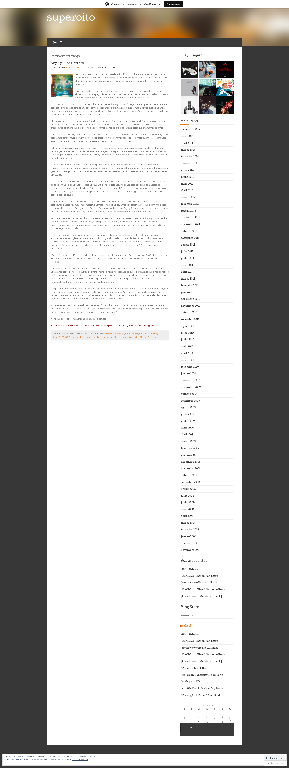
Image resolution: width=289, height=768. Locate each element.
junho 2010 (187, 340)
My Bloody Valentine (103, 337)
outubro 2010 (189, 313)
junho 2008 (188, 503)
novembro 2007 (191, 550)
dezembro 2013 (190, 163)
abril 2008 (187, 516)
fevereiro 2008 (190, 530)
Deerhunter (152, 334)
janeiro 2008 (188, 537)
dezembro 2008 (191, 462)
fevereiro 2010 (190, 367)
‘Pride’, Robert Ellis (193, 668)
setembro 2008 (190, 482)
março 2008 (188, 523)
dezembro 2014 (190, 130)
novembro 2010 (190, 306)
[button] (189, 70)
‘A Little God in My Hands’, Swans (202, 689)
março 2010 (188, 360)
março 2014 (188, 150)
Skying (143, 337)
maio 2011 (187, 265)
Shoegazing (133, 337)
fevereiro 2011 (189, 286)
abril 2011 (187, 272)
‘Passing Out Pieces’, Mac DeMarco (203, 695)
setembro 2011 (190, 238)
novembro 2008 (191, 469)
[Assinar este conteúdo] (181, 626)
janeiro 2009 (188, 455)
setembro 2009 (190, 401)
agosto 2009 (188, 408)
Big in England (131, 334)
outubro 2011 (189, 231)
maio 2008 (187, 509)
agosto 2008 (188, 489)
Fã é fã (65, 337)
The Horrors (153, 337)
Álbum (84, 334)
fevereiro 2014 (190, 157)
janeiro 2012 (188, 211)
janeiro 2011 (188, 292)
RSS (187, 626)
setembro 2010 (190, 320)
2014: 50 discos (190, 569)
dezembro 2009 (191, 380)
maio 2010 (187, 347)
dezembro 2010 (190, 299)
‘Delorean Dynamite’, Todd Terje (202, 675)
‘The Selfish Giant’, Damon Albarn (203, 590)
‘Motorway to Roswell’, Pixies (199, 583)
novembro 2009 (191, 387)
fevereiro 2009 (190, 448)
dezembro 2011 (190, 218)
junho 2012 (187, 177)
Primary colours (120, 337)
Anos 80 (120, 334)
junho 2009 (188, 421)
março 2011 (188, 279)
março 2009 (188, 442)
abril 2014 (187, 143)
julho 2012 (187, 170)
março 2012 (188, 197)
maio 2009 (187, 428)
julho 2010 (187, 333)
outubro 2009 (189, 394)
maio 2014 (187, 136)
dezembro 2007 (191, 543)
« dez (188, 727)
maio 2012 (187, 184)
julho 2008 (187, 496)
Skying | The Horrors (67, 63)
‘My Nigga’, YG (190, 682)
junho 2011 (187, 258)
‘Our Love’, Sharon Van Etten (199, 576)
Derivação (56, 337)
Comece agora (174, 4)
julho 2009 (187, 414)
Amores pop (110, 334)
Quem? (57, 42)
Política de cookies (80, 759)
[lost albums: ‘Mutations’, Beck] (201, 596)
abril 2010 (187, 353)
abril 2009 (187, 435)
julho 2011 (187, 252)
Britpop (142, 334)
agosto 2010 (188, 326)
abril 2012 (187, 191)
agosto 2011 (188, 245)
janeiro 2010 (188, 374)
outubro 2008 (189, 475)
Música (91, 334)
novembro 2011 (190, 225)
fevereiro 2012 (190, 204)
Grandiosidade (75, 337)
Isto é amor (88, 337)
